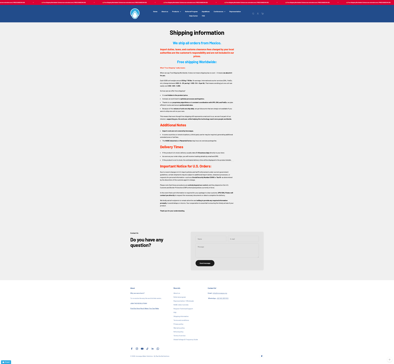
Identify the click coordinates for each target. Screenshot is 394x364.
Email (7, 362)
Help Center (193, 16)
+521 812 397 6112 (222, 298)
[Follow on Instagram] (137, 348)
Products (175, 12)
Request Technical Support (183, 309)
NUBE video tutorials (181, 305)
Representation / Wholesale (184, 301)
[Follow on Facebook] (131, 348)
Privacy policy (178, 324)
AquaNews (206, 12)
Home (155, 12)
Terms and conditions (181, 320)
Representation (235, 12)
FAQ (203, 16)
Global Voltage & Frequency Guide (186, 339)
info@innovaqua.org (220, 293)
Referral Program (191, 12)
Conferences (218, 12)
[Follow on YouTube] (142, 348)
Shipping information (181, 316)
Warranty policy (179, 328)
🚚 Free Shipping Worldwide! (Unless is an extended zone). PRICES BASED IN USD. (50, 2)
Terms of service (180, 336)
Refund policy (178, 332)
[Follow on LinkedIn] (152, 348)
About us (164, 12)
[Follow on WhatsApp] (157, 348)
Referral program (180, 297)
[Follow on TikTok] (147, 348)
